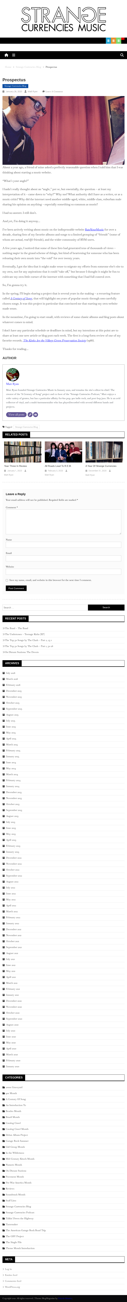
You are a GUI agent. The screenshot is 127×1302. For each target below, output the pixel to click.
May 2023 (11, 833)
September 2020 (14, 1018)
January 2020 (12, 1066)
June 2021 (10, 965)
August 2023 (12, 816)
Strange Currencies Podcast (20, 1212)
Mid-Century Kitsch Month (20, 1158)
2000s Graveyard (14, 1087)
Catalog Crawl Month (17, 1128)
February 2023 (13, 845)
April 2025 (11, 738)
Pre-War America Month (18, 1182)
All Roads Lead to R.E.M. (58, 466)
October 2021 (12, 941)
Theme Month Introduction (20, 1248)
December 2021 (13, 929)
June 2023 (11, 827)
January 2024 (12, 786)
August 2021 (12, 953)
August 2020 (12, 1024)
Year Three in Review (15, 466)
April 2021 (11, 976)
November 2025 (14, 696)
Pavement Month (15, 1176)
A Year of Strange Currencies (100, 466)
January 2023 (12, 851)
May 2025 (11, 732)
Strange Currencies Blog (15, 86)
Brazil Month (13, 1117)
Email (9, 553)
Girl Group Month (15, 1146)
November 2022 (14, 863)
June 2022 (11, 893)
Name (9, 539)
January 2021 (12, 994)
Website (10, 566)
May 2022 (11, 899)
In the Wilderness (15, 1152)
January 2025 (12, 756)
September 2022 (14, 875)
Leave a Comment (54, 91)
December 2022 (13, 857)
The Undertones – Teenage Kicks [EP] (24, 634)
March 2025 (12, 744)
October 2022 (12, 869)
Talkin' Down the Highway (20, 1218)
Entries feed (11, 1275)
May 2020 (11, 1042)
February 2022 (13, 917)
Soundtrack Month (15, 1194)
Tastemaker (12, 1224)
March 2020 (12, 1054)
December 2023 (13, 792)
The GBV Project (15, 1236)
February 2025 (13, 750)
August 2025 (12, 714)
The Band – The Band (16, 628)
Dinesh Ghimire (65, 1298)
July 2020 (10, 1030)
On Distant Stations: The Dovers (22, 652)
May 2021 (10, 971)
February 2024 (13, 780)
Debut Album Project (17, 1134)
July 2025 (10, 720)
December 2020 (14, 1000)
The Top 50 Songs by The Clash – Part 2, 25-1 (28, 640)
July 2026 (10, 672)
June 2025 (11, 726)
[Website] (30, 414)
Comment (12, 507)
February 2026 (13, 684)
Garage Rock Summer (17, 1140)
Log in (8, 1269)
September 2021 (14, 947)
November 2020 (14, 1006)
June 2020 (11, 1036)
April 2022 (11, 905)
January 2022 (12, 923)
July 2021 (10, 959)
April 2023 (11, 839)
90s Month (11, 1093)
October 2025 (13, 702)
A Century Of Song (16, 1099)
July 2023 (10, 821)
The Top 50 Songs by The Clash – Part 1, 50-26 (29, 646)
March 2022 (12, 911)
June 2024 (11, 762)
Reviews (10, 1188)
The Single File (14, 1242)
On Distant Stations (16, 1170)
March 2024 (12, 774)
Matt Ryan (33, 91)
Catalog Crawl (13, 1123)
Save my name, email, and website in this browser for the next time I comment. (50, 580)
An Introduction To (16, 1105)
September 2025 (14, 708)
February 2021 (13, 988)
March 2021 (11, 982)
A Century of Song (21, 298)
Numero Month (14, 1164)
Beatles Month (13, 1111)
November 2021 (13, 935)
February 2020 (13, 1060)
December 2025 (14, 690)
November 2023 (14, 798)
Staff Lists (11, 1200)
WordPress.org (12, 1286)
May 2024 (11, 768)
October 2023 (12, 804)
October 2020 (13, 1012)
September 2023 (14, 810)
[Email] (35, 414)
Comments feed (13, 1280)
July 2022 (10, 887)
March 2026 (12, 678)
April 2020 (11, 1048)
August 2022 (12, 881)
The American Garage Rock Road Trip (26, 1230)
